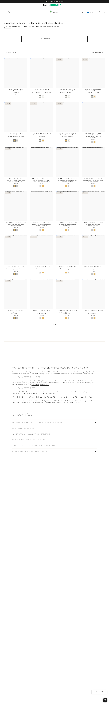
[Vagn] (104, 12)
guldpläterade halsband (27, 381)
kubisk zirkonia (44, 384)
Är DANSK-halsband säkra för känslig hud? (28, 440)
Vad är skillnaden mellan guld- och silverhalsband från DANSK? (37, 422)
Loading (54, 324)
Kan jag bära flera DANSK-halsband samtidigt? (30, 451)
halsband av (35, 384)
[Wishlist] (105, 700)
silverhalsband (69, 381)
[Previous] (5, 1)
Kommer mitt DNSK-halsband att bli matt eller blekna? (32, 434)
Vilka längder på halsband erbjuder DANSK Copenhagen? (34, 445)
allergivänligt (84, 372)
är (79, 372)
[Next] (104, 1)
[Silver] (92, 96)
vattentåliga (63, 372)
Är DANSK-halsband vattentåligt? (24, 428)
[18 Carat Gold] (94, 96)
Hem (94, 47)
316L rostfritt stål (53, 372)
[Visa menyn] (5, 12)
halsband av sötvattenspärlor (85, 383)
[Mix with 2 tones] (40, 96)
